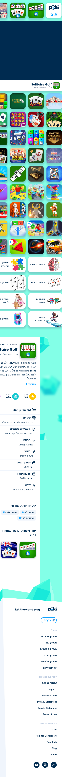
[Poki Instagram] (45, 765)
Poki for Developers (46, 736)
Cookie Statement (47, 708)
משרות (53, 755)
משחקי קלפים (10, 512)
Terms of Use (50, 714)
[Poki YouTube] (37, 765)
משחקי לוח (28, 512)
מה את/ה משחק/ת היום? (52, 15)
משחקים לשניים (48, 649)
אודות (54, 729)
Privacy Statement (47, 702)
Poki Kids (52, 742)
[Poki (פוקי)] (54, 7)
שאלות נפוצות (49, 683)
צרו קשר (52, 689)
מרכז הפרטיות (49, 695)
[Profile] (56, 15)
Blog (54, 748)
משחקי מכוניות (49, 636)
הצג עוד (32, 384)
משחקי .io (51, 643)
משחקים (13, 345)
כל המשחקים (50, 668)
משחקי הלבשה (49, 661)
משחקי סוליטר (27, 518)
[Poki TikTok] (54, 765)
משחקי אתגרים (49, 655)
